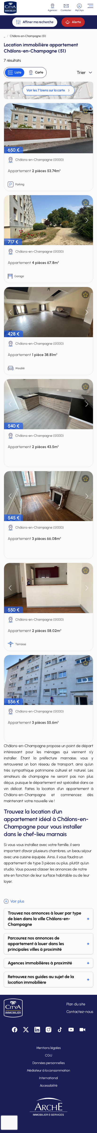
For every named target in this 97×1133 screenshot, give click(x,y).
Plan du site (75, 1004)
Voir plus (17, 901)
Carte (39, 72)
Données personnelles (48, 1063)
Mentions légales (48, 1048)
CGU (48, 1055)
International (48, 1078)
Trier (81, 72)
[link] (48, 90)
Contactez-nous (79, 1011)
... (4, 36)
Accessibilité (48, 1086)
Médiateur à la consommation (48, 1070)
